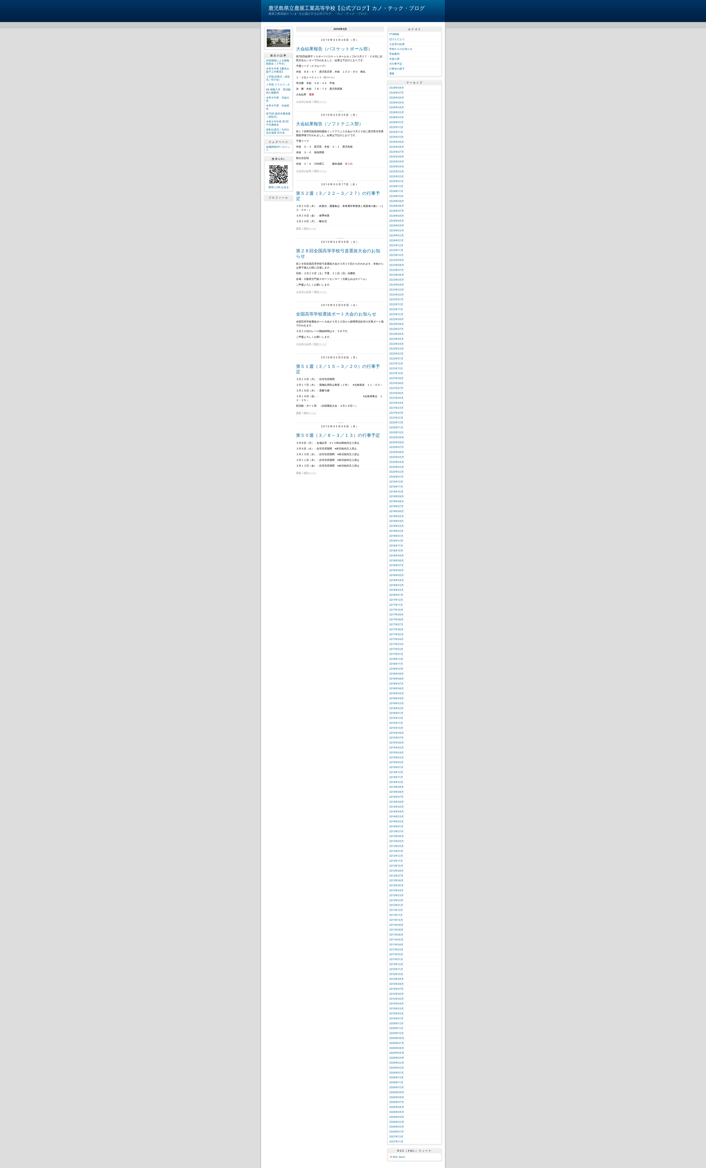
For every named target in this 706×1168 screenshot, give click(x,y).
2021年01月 (396, 417)
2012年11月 (396, 860)
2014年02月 (396, 821)
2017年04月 (396, 639)
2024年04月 (396, 225)
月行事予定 (395, 63)
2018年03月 (396, 585)
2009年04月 (396, 1057)
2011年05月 (396, 939)
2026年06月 (396, 97)
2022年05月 (396, 338)
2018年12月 (396, 540)
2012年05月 (396, 885)
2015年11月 (396, 722)
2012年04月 (396, 890)
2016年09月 (396, 673)
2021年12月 (396, 363)
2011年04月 (396, 944)
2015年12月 (396, 717)
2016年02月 (396, 708)
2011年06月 (396, 934)
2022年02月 (396, 353)
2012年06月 (396, 880)
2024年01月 (396, 240)
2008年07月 (396, 1101)
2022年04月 (396, 343)
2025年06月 (396, 156)
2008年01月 (396, 1131)
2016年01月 (396, 712)
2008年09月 (396, 1092)
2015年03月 (396, 757)
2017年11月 (396, 604)
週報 (298, 228)
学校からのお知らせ (400, 48)
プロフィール (278, 197)
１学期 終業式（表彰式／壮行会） (278, 78)
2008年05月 (396, 1111)
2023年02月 (396, 294)
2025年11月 (396, 131)
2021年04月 (396, 402)
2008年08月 (396, 1097)
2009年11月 (396, 1028)
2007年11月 (396, 1141)
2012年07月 (396, 875)
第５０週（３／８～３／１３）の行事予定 (338, 435)
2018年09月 (396, 555)
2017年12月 (396, 599)
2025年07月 (396, 151)
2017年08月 (396, 619)
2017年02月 (396, 649)
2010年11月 (396, 969)
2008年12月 (396, 1077)
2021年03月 (396, 407)
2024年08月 (396, 205)
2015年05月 (396, 747)
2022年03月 (396, 348)
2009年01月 (396, 1072)
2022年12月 (396, 304)
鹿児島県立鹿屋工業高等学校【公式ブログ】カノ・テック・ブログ (346, 8)
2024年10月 (396, 196)
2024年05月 (396, 220)
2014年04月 (396, 811)
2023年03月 (396, 289)
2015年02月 (396, 762)
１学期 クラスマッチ (278, 84)
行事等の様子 (397, 68)
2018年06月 (396, 570)
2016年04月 (396, 698)
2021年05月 (396, 397)
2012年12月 (396, 855)
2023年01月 (396, 299)
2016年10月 (396, 668)
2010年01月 (396, 1018)
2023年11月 (396, 250)
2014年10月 (396, 782)
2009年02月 (396, 1067)
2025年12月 (396, 127)
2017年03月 (396, 644)
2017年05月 (396, 634)
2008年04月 (396, 1116)
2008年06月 (396, 1106)
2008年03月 (396, 1121)
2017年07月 (396, 624)
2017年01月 (396, 653)
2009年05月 (396, 1052)
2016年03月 (396, 703)
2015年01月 (396, 767)
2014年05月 (396, 806)
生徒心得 (394, 58)
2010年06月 (396, 993)
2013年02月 (396, 846)
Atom (402, 1156)
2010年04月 (396, 1003)
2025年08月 (396, 146)
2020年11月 (396, 427)
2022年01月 (396, 358)
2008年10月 (396, 1087)
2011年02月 (396, 954)
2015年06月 (396, 742)
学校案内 (394, 53)
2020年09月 (396, 437)
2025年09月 (396, 141)
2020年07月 (396, 447)
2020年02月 (396, 471)
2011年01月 (396, 959)
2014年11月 (396, 777)
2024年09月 (396, 201)
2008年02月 (396, 1126)
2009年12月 (396, 1023)
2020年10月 (396, 432)
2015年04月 (396, 752)
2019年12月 (396, 481)
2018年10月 (396, 550)
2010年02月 (396, 1013)
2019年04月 (396, 520)
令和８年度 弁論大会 (277, 99)
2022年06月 (396, 333)
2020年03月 (396, 466)
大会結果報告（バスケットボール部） (334, 48)
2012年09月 (396, 870)
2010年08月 (396, 983)
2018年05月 (396, 575)
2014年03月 (396, 816)
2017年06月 (396, 629)
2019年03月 (396, 525)
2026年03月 (396, 112)
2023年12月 (396, 245)
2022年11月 (396, 309)
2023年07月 (396, 269)
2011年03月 (396, 949)
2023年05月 (396, 279)
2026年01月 (396, 122)
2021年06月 (396, 393)
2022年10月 (396, 314)
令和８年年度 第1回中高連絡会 (277, 123)
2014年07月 (396, 796)
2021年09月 (396, 378)
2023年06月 (396, 274)
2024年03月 (396, 230)
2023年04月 (396, 284)
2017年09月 (396, 614)
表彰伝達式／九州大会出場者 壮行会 (277, 131)
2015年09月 (396, 732)
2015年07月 (396, 737)
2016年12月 (396, 658)
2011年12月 (396, 909)
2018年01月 (396, 594)
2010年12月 (396, 964)
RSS (395, 1156)
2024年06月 (396, 215)
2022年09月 (396, 319)
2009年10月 (396, 1033)
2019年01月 (396, 535)
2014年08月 (396, 791)
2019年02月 (396, 530)
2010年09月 (396, 978)
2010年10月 (396, 974)
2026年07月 (396, 92)
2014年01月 (396, 826)
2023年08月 (396, 264)
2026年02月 (396, 117)
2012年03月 (396, 895)
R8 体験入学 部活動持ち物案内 (278, 91)
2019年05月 (396, 516)
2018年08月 (396, 560)
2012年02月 (396, 900)
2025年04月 (396, 166)
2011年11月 (396, 914)
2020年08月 (396, 442)
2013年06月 (396, 836)
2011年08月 (396, 929)
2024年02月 (396, 235)
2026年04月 (396, 107)
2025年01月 (396, 181)
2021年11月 (396, 368)
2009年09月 (396, 1038)
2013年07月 (396, 831)
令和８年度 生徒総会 (277, 107)
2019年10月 (396, 491)
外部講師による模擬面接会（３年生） (277, 62)
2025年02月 (396, 176)
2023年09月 (396, 259)
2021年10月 (396, 373)
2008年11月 (396, 1082)
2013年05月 (396, 841)
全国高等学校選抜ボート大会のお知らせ (336, 314)
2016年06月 (396, 688)
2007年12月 (396, 1136)
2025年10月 (396, 136)
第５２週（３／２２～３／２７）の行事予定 (338, 196)
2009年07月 (396, 1043)
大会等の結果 (303, 101)
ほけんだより (397, 39)
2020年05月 (396, 456)
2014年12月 (396, 772)
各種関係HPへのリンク (278, 148)
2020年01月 (396, 476)
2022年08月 (396, 323)
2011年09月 (396, 924)
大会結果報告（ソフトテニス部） (329, 123)
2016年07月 (396, 683)
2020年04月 (396, 461)
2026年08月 (396, 87)
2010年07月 (396, 988)
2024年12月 (396, 186)
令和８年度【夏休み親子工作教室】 (277, 70)
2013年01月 (396, 850)
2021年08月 (396, 383)
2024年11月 (396, 191)
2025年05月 (396, 161)
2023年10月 (396, 255)
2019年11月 (396, 486)
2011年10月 (396, 919)
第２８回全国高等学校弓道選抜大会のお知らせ (338, 253)
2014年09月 (396, 786)
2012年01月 (396, 905)
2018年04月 (396, 580)
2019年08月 (396, 501)
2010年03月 (396, 1008)
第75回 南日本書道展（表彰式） (278, 115)
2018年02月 (396, 589)
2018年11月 (396, 545)
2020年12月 (396, 422)
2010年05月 (396, 998)
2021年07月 (396, 388)
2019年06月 (396, 511)
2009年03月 (396, 1062)
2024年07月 (396, 210)
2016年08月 (396, 678)
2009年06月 (396, 1047)
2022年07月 (396, 328)
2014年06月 (396, 801)
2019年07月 (396, 506)
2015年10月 (396, 727)
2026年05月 (396, 102)
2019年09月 (396, 496)
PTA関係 (394, 34)
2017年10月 (396, 609)
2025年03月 (396, 171)
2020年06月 (396, 452)
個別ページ (320, 101)
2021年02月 (396, 412)
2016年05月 (396, 693)
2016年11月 (396, 663)
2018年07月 (396, 565)
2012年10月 (396, 865)
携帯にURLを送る (278, 187)
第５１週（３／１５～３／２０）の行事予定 (338, 369)
